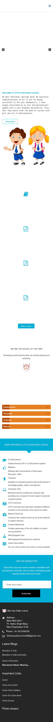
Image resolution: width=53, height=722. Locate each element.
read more (10, 121)
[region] (26, 50)
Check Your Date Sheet (11, 695)
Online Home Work (10, 685)
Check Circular (8, 700)
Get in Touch (26, 326)
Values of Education (10, 660)
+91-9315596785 (21, 631)
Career (5, 679)
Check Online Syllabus (11, 690)
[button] (3, 49)
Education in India (9, 650)
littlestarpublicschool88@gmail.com (24, 635)
